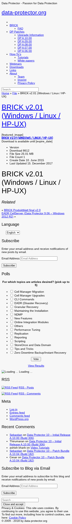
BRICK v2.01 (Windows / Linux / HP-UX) (31, 115)
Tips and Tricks (23, 348)
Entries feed (17, 412)
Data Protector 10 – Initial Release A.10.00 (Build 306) (35, 443)
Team (21, 76)
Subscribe (9, 265)
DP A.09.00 (25, 41)
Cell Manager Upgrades (29, 295)
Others (18, 326)
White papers (26, 60)
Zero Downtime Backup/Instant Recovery (40, 352)
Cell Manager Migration (29, 291)
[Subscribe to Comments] (10, 393)
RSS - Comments (30, 393)
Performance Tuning (27, 329)
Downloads (17, 67)
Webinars (16, 63)
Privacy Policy (26, 83)
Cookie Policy (17, 517)
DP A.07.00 (25, 47)
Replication (21, 333)
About (13, 73)
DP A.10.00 (25, 38)
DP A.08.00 (25, 44)
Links (13, 70)
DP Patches (17, 31)
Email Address (11, 258)
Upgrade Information (31, 34)
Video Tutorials (40, 447)
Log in (13, 409)
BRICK (14, 25)
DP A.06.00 (25, 51)
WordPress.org (19, 419)
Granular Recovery (26, 307)
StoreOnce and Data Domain (32, 345)
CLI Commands (24, 299)
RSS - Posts (26, 387)
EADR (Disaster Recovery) (31, 303)
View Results (36, 365)
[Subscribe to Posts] (10, 387)
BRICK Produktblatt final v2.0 (22, 210)
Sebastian (16, 434)
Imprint (22, 79)
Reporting (20, 337)
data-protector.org (24, 12)
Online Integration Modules (31, 322)
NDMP (18, 314)
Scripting (19, 341)
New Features (23, 318)
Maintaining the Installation (31, 310)
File (14, 93)
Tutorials (23, 57)
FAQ (20, 28)
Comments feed (20, 415)
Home (5, 93)
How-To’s (15, 54)
